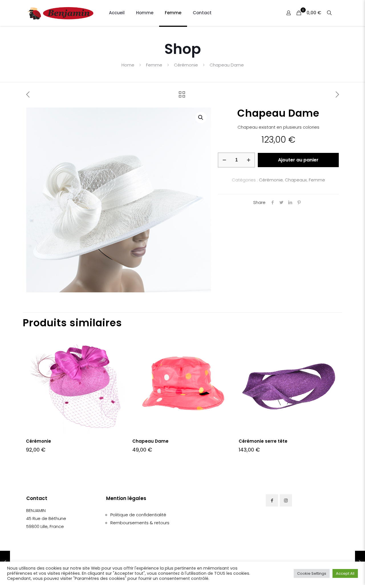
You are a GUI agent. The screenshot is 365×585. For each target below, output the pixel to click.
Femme (154, 65)
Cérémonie (186, 65)
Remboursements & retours (139, 523)
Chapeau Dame (150, 441)
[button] (201, 117)
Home (127, 65)
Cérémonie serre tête (263, 441)
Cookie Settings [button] (311, 573)
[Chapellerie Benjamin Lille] (60, 13)
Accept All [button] (345, 573)
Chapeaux (296, 180)
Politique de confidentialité (138, 515)
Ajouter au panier (298, 160)
